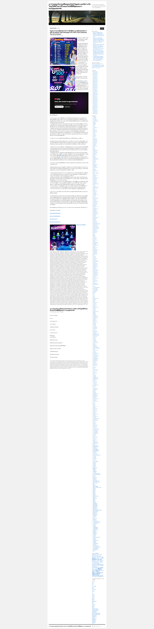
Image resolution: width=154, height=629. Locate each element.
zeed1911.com (55, 291)
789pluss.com (71, 252)
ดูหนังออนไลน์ (52, 292)
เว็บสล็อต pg (70, 303)
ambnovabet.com (67, 254)
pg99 (76, 273)
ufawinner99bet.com (80, 288)
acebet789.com (67, 253)
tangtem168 (75, 285)
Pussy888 (83, 276)
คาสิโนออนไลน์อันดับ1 (95, 609)
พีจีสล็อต (76, 294)
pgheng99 (51, 274)
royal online (75, 278)
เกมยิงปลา (75, 301)
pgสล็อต (64, 275)
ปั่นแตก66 (61, 294)
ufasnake (65, 288)
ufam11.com (82, 287)
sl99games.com (82, 281)
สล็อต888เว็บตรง (71, 297)
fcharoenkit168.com (77, 260)
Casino (63, 259)
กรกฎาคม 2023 (95, 111)
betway (70, 256)
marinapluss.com (63, 269)
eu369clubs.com (65, 260)
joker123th (83, 265)
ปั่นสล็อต (58, 294)
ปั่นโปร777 (68, 294)
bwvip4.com (80, 257)
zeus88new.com (70, 291)
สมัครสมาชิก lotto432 (56, 296)
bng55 (52, 257)
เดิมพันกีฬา (70, 302)
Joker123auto (99, 558)
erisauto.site (56, 260)
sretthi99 (69, 283)
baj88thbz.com (63, 255)
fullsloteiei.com (72, 261)
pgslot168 (65, 274)
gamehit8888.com (53, 262)
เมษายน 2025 (95, 88)
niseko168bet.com (80, 270)
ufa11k (57, 287)
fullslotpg (76, 261)
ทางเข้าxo (72, 293)
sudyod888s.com (70, 285)
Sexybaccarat (63, 280)
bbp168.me (79, 255)
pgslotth (54, 275)
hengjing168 (63, 263)
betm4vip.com (66, 256)
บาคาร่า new (94, 589)
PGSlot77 (94, 560)
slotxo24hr (83, 282)
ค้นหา (102, 28)
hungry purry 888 (67, 264)
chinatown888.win (72, 259)
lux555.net (64, 268)
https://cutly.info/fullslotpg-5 (55, 216)
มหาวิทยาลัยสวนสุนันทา (60, 295)
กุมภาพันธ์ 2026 (95, 77)
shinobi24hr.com (59, 281)
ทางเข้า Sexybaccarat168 (63, 293)
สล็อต (62, 157)
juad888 (57, 266)
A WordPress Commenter (95, 63)
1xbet (87, 251)
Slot (86, 281)
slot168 (68, 282)
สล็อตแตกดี (69, 300)
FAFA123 (69, 260)
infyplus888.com (57, 265)
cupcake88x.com (78, 259)
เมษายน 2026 (95, 75)
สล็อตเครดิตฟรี (68, 299)
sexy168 (85, 279)
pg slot (93, 581)
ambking (62, 254)
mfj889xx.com (83, 269)
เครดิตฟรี (62, 302)
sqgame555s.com (65, 283)
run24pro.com (79, 278)
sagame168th (59, 279)
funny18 (85, 261)
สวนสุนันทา (78, 300)
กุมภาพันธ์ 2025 (95, 90)
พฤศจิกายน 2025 (95, 81)
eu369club (60, 260)
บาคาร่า (80, 293)
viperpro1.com (73, 289)
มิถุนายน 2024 (95, 99)
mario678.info (72, 269)
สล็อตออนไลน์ (63, 299)
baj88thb (59, 255)
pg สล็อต (66, 273)
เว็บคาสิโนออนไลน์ (95, 608)
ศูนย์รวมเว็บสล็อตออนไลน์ (96, 613)
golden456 (84, 262)
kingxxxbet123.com (78, 266)
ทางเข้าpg (69, 293)
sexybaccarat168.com (69, 280)
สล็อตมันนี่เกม (58, 299)
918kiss (93, 595)
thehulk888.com (58, 286)
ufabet (65, 287)
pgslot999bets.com (78, 274)
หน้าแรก (51, 23)
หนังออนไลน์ (95, 518)
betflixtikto (57, 256)
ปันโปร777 (54, 294)
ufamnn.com (52, 288)
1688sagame (62, 251)
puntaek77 (80, 276)
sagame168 (55, 279)
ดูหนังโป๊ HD (94, 619)
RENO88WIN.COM (85, 277)
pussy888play (57, 277)
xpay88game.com (82, 290)
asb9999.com (72, 254)
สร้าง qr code (62, 296)
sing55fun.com (64, 281)
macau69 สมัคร (84, 268)
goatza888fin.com (73, 262)
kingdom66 (72, 266)
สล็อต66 (60, 297)
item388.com (62, 265)
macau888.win (52, 269)
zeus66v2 (65, 291)
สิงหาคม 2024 (95, 97)
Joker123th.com (52, 266)
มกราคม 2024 (95, 104)
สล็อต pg (68, 296)
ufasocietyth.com (70, 288)
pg (92, 585)
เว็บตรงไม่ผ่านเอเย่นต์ (96, 537)
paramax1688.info (72, 272)
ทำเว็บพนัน (76, 293)
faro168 (73, 260)
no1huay (85, 270)
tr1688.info (85, 286)
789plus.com (62, 252)
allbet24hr (86, 253)
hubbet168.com (61, 264)
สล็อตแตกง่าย (64, 300)
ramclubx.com (69, 277)
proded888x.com (81, 275)
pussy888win (61, 277)
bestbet (86, 255)
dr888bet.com (85, 259)
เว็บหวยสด (79, 303)
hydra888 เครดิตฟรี (79, 264)
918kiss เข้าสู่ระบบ (99, 554)
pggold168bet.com (82, 273)
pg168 (69, 273)
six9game (68, 281)
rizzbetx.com (63, 278)
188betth (84, 251)
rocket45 (67, 278)
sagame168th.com (65, 279)
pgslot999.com (57, 366)
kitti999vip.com (52, 267)
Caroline (61, 35)
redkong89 (79, 277)
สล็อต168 (85, 296)
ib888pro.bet (84, 264)
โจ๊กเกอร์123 (70, 304)
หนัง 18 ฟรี (81, 300)
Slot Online (52, 282)
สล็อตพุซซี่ (54, 299)
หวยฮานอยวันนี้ (71, 301)
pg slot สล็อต (94, 586)
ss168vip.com (73, 283)
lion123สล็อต (73, 267)
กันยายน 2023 (95, 109)
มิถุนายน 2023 (95, 112)
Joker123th (70, 364)
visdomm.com (78, 289)
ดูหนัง (87, 291)
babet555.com (52, 255)
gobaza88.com (79, 262)
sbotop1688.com (81, 279)
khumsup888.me (61, 266)
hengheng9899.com (57, 263)
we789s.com (83, 289)
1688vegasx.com (67, 251)
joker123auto (79, 265)
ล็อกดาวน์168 (72, 295)
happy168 (51, 263)
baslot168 (75, 255)
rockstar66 (70, 278)
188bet (93, 553)
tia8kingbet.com (64, 286)
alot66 (57, 254)
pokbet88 (67, 275)
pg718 (71, 273)
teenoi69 (79, 285)
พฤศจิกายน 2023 (95, 107)
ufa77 (59, 287)
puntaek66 (76, 276)
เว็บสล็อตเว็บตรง (74, 303)
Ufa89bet (62, 287)
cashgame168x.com (58, 259)
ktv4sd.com (57, 267)
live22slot (51, 268)
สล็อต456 (54, 297)
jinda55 (68, 265)
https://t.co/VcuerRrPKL (81, 224)
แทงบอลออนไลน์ (59, 304)
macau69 (79, 268)
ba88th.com (82, 254)
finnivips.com (83, 260)
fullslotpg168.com (81, 261)
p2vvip (62, 272)
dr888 (82, 259)
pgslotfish (51, 275)
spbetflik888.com (52, 283)
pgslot (84, 81)
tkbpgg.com (74, 286)
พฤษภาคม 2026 (95, 74)
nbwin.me (75, 270)
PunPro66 (57, 276)
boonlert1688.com (66, 257)
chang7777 (66, 259)
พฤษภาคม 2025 (95, 87)
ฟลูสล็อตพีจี (83, 294)
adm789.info (78, 253)
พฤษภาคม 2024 (95, 100)
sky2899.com (78, 281)
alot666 (59, 254)
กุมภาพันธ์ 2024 (95, 103)
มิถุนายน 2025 (95, 86)
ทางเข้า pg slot (56, 293)
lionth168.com (77, 267)
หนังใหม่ (54, 301)
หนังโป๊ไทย (93, 620)
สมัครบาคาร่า (80, 295)
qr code (65, 277)
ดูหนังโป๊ (93, 622)
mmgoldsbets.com (53, 270)
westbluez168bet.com (58, 290)
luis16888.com (59, 268)
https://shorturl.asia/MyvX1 (55, 221)
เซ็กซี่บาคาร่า (66, 302)
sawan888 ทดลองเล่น (72, 279)
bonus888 (60, 257)
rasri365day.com (74, 277)
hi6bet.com (67, 263)
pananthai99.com (66, 272)
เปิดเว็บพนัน (75, 302)
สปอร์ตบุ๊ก (76, 295)
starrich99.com (64, 285)
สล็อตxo (51, 299)
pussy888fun (52, 277)
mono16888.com (59, 270)
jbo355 (66, 265)
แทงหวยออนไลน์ (64, 304)
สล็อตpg (87, 297)
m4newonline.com (69, 268)
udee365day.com (53, 287)
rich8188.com (58, 278)
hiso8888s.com (75, 263)
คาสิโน (74, 291)
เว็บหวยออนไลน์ (84, 303)
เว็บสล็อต (66, 303)
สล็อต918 (76, 297)
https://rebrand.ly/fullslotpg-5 (55, 213)
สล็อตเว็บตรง (73, 299)
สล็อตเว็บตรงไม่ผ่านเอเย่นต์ (97, 510)
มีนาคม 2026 (95, 76)
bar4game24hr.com (70, 255)
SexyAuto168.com (57, 280)
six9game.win (73, 281)
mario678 (67, 269)
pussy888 (93, 594)
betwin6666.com (78, 256)
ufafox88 (72, 287)
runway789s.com (84, 278)
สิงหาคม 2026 (95, 71)
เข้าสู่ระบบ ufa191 (58, 302)
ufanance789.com (61, 288)
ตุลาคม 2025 (95, 82)
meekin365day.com (78, 269)
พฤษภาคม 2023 (95, 113)
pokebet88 (71, 275)
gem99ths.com (62, 262)
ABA (54, 253)
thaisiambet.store (53, 286)
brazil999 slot (71, 257)
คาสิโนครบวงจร (77, 291)
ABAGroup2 (58, 253)
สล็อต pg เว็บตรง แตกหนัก (80, 296)
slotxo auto (79, 282)
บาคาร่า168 (83, 293)
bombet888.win (56, 257)
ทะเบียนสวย (85, 292)
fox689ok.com (62, 261)
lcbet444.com (68, 267)
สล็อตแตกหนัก (73, 300)
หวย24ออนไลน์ (58, 301)
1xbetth (51, 252)
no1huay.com (52, 272)
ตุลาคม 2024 (95, 95)
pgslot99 (73, 274)
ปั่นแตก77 (64, 294)
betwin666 (73, 256)
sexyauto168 (52, 280)
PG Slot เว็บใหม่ (56, 273)
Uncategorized (58, 289)
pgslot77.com (70, 274)
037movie (54, 251)
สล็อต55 (57, 297)
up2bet (62, 289)
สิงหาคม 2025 (95, 84)
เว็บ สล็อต (78, 302)
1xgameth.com (55, 252)
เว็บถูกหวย (54, 303)
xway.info (86, 290)
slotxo (93, 593)
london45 (55, 268)
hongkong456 (80, 263)
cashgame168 (52, 259)
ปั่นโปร (93, 599)
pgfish (78, 273)
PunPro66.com (61, 276)
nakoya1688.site (65, 270)
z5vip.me (51, 291)
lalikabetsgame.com (62, 267)
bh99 (82, 256)
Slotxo (76, 282)
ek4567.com (52, 260)
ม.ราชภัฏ (86, 294)
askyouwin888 (77, 254)
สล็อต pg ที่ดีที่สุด (72, 296)
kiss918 (82, 266)
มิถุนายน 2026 (95, 73)
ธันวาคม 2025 (95, 80)
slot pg (55, 282)
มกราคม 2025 (95, 91)
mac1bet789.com (75, 268)
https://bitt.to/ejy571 (53, 219)
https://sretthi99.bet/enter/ (54, 264)
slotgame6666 (72, 282)
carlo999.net (85, 257)
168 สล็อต (57, 251)
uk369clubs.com (52, 289)
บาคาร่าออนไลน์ (52, 363)
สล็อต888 (67, 297)
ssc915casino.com (53, 285)
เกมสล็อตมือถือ (86, 301)
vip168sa (69, 289)
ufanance (55, 288)
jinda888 (71, 265)
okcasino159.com (57, 272)
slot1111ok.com (59, 282)
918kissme (51, 253)
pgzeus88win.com (59, 275)
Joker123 (75, 265)
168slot (77, 251)
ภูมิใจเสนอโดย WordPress (97, 626)
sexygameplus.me (82, 280)
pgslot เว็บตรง (61, 274)
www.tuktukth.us (70, 290)
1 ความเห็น (69, 368)
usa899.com (65, 289)
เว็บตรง (81, 302)
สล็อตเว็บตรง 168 (82, 299)
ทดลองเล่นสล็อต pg (73, 292)
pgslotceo (83, 274)
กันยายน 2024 (95, 96)
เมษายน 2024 (95, 101)
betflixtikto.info (61, 256)
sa (92, 592)
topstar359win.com (80, 286)
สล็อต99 (84, 297)
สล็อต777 (63, 297)
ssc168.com (83, 283)
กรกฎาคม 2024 (95, 98)
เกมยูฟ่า (78, 301)
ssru (61, 285)
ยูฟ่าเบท (65, 295)
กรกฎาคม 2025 (95, 85)
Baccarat (56, 255)
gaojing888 (58, 262)
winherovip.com (64, 290)
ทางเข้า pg (51, 293)
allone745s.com (52, 254)
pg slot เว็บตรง (95, 288)
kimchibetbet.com (67, 266)
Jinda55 (98, 556)
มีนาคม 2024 (95, 102)
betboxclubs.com (52, 256)
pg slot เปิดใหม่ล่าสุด (83, 272)
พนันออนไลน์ (73, 294)
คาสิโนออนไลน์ (83, 291)
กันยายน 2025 (95, 83)
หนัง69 (85, 300)
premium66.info (75, 275)
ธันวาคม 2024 (95, 93)
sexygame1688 (75, 280)
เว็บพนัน (57, 303)
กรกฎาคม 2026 (95, 72)
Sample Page (56, 23)
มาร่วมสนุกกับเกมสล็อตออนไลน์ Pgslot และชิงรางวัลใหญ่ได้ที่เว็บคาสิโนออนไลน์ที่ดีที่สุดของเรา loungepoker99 (69, 6)
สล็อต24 (51, 297)
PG (76, 272)
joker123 (93, 598)
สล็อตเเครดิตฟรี (59, 300)
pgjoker (55, 274)
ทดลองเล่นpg (63, 292)
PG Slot (78, 272)
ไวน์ (72, 304)
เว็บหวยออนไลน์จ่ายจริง (96, 546)
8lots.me (75, 252)
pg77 (74, 273)
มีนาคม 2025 (95, 89)
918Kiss (78, 252)
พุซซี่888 (79, 294)
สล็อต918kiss (80, 297)
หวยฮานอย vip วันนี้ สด (64, 301)
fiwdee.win (51, 261)
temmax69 (82, 285)
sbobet (77, 279)
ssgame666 (58, 285)
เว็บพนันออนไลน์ (61, 303)
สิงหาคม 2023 (95, 110)
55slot (59, 252)
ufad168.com (69, 287)
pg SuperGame (61, 273)
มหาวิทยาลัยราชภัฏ (53, 295)
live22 (86, 267)
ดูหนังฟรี (93, 617)
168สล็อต (80, 251)
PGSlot (57, 274)
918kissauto (82, 252)
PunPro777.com (71, 276)
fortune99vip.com (56, 261)
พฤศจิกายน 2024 (95, 94)
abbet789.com (62, 253)
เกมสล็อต (81, 301)
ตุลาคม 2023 (95, 108)
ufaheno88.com (76, 287)
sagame (51, 279)
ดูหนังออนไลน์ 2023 (58, 292)
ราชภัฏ (68, 295)
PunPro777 (66, 276)
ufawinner (74, 288)
